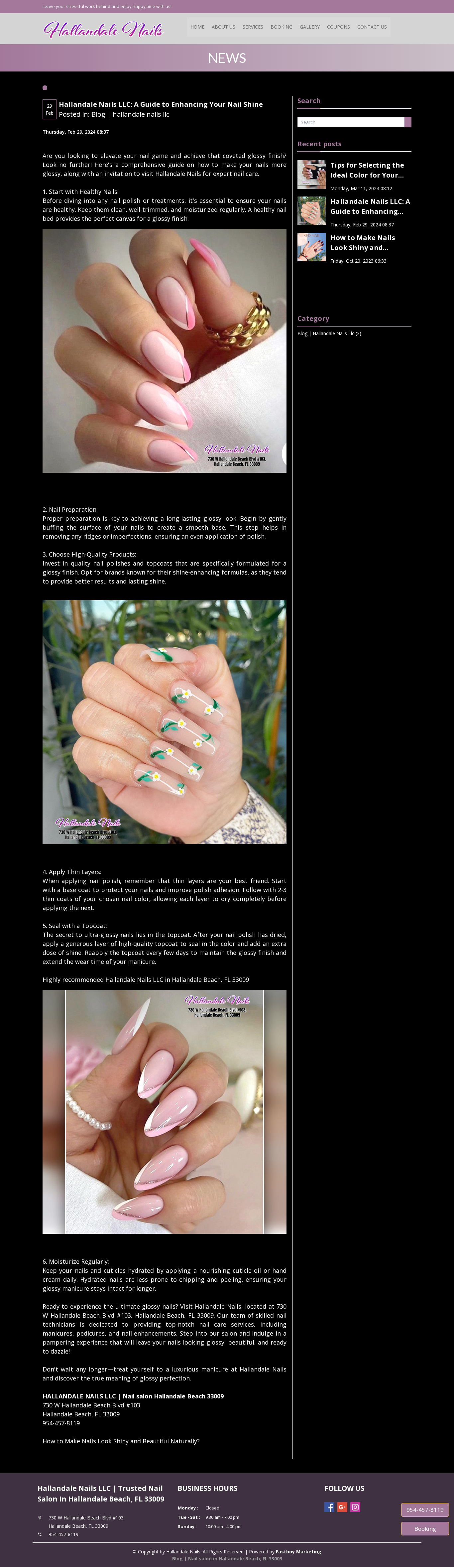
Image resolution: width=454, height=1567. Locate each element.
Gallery (310, 27)
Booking (281, 27)
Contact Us (372, 27)
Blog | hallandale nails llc (130, 114)
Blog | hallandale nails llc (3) (329, 333)
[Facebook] (329, 1507)
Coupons (338, 27)
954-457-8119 (425, 1509)
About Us (223, 27)
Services (253, 27)
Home (197, 27)
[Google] (342, 1507)
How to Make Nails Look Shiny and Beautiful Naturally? (121, 1441)
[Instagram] (355, 1507)
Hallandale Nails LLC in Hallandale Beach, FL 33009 (177, 979)
